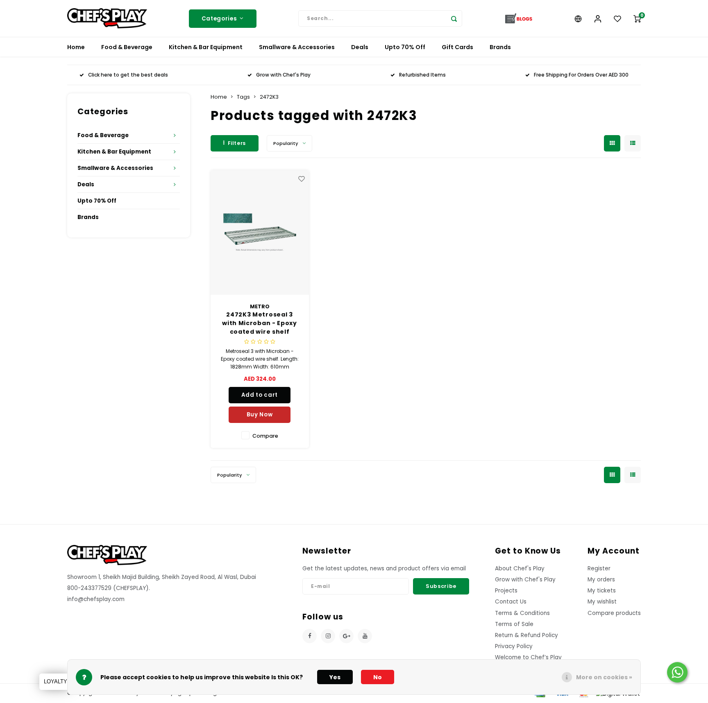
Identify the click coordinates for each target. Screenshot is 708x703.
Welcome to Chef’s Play (528, 657)
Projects (506, 590)
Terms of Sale (514, 624)
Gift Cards (457, 47)
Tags (243, 96)
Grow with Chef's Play (283, 75)
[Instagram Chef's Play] (328, 636)
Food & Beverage (126, 47)
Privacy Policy (514, 646)
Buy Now (260, 414)
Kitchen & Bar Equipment (206, 47)
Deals (359, 47)
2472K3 (269, 96)
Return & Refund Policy (526, 635)
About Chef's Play (520, 568)
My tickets (602, 590)
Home (76, 47)
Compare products (614, 613)
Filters (237, 143)
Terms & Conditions (522, 613)
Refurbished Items (422, 75)
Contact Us (510, 602)
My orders (601, 579)
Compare (265, 435)
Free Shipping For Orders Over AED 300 (581, 75)
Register (599, 568)
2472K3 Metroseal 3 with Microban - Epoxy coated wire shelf (259, 323)
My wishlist (602, 602)
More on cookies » (604, 677)
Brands (500, 47)
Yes (334, 677)
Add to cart (259, 395)
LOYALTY (55, 681)
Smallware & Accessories (297, 47)
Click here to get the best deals (128, 75)
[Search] (454, 18)
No (377, 677)
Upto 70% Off (405, 47)
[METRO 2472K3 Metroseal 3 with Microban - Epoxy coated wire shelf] (260, 232)
